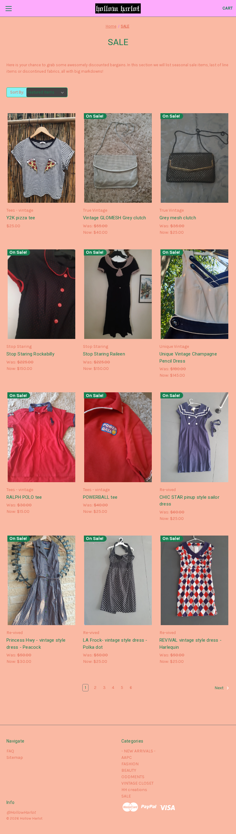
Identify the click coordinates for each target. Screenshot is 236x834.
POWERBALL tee (100, 497)
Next (219, 687)
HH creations (134, 789)
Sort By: (17, 92)
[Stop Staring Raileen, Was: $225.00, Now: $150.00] (118, 294)
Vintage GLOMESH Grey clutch (114, 218)
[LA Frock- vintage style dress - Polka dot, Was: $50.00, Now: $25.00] (118, 580)
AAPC (126, 757)
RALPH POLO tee (24, 497)
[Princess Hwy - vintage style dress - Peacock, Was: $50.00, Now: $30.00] (41, 580)
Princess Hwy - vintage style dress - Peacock (35, 643)
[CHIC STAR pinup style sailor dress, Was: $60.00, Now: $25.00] (194, 437)
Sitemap (14, 757)
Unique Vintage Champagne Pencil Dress (188, 357)
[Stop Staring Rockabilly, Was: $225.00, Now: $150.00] (41, 294)
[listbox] (46, 92)
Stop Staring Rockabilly (30, 354)
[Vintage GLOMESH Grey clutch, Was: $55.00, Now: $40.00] (118, 158)
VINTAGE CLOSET (137, 783)
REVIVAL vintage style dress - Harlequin (190, 643)
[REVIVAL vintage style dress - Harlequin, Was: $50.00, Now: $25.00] (194, 580)
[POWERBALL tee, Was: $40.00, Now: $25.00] (118, 437)
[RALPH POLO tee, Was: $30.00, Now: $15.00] (41, 437)
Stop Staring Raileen (104, 354)
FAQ (10, 751)
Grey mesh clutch (177, 218)
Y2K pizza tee (20, 218)
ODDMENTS (132, 776)
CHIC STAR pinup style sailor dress (189, 500)
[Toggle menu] (8, 8)
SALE (126, 796)
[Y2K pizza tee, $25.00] (41, 158)
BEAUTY (128, 770)
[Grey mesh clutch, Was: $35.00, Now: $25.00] (194, 158)
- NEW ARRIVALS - (138, 751)
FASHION (130, 764)
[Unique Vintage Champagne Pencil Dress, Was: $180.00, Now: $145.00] (194, 294)
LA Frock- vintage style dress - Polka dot (115, 643)
